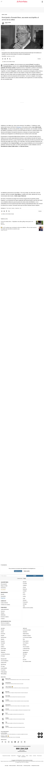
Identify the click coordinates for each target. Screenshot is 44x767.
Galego (24, 578)
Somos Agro (3, 648)
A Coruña (25, 583)
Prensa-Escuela (39, 755)
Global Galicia (26, 633)
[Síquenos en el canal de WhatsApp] (21, 742)
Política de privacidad (12, 765)
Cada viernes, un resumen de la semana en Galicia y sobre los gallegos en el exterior (17, 705)
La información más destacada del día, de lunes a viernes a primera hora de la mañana (17, 679)
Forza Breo (3, 669)
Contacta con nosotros (5, 604)
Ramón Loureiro (8, 22)
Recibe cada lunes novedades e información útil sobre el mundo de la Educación (16, 692)
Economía (3, 633)
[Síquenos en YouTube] (15, 742)
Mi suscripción (4, 584)
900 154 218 (22, 748)
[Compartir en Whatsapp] (3, 59)
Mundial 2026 (3, 658)
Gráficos (2, 646)
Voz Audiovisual (19, 755)
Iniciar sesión (27, 571)
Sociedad (3, 642)
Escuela (24, 659)
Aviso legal (6, 765)
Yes (23, 657)
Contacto (3, 618)
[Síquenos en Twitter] (5, 742)
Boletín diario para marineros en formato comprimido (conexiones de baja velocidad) (17, 700)
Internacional (3, 637)
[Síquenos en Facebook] (2, 742)
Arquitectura (17, 208)
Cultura (2, 644)
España (2, 635)
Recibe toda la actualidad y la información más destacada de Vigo (14, 723)
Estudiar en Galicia (27, 635)
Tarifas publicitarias (5, 609)
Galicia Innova (26, 650)
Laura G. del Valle (4, 230)
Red (24, 639)
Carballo (24, 590)
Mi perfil (2, 594)
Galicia (2, 631)
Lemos (24, 596)
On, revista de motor (27, 661)
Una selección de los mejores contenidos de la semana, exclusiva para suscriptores (17, 687)
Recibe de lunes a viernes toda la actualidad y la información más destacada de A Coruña (17, 709)
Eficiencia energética (5, 623)
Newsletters (3, 596)
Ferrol (24, 594)
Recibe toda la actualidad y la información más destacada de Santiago (15, 718)
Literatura (12, 208)
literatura (19, 127)
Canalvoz (30, 755)
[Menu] (1, 1)
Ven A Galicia (25, 642)
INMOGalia (3, 614)
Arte (20, 208)
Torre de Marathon (4, 660)
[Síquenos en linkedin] (12, 742)
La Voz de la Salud (27, 629)
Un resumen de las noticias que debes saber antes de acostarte (14, 683)
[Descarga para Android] (41, 734)
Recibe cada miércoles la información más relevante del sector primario (15, 696)
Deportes (3, 641)
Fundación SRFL (13, 755)
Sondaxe (27, 755)
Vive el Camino (26, 646)
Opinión (2, 639)
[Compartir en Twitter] (10, 59)
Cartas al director (4, 602)
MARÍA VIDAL (3, 224)
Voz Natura (34, 755)
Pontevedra (25, 602)
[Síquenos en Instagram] (8, 742)
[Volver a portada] (22, 1)
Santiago (25, 603)
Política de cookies (19, 765)
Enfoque (24, 644)
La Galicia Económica (5, 654)
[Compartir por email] (5, 59)
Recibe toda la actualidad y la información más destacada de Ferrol (14, 714)
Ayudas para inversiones (6, 624)
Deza (24, 592)
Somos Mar (3, 650)
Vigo (24, 605)
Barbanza (25, 589)
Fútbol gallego (4, 671)
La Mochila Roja (26, 648)
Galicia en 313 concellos (28, 607)
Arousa (24, 587)
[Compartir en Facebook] (7, 59)
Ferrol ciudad (8, 208)
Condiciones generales (26, 765)
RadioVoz (23, 755)
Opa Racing (3, 664)
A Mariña (25, 585)
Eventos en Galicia (5, 616)
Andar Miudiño (4, 668)
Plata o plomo (26, 641)
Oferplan (2, 613)
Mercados (25, 654)
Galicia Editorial (23, 756)
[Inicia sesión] (42, 2)
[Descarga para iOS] (39, 734)
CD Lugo (3, 666)
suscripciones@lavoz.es (22, 751)
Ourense (24, 600)
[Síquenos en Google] (24, 742)
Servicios (3, 611)
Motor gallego (3, 673)
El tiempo (3, 655)
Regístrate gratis (18, 571)
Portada (2, 629)
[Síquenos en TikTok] (18, 742)
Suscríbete (3, 589)
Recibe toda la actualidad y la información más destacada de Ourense (15, 727)
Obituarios (3, 652)
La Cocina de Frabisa (27, 637)
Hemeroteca (3, 587)
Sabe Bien (25, 631)
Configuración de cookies (35, 765)
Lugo (24, 598)
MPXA (19, 756)
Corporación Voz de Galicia (6, 755)
